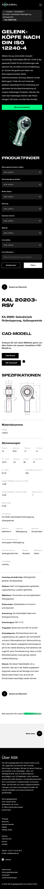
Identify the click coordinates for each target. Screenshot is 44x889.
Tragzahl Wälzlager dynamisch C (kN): (15, 481)
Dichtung (5, 204)
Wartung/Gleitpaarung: (10, 539)
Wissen (4, 827)
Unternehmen (7, 839)
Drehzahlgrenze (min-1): (33, 470)
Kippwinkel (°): (37, 492)
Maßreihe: (5, 528)
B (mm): (27, 448)
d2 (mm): (16, 459)
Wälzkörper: (38, 550)
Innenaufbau (6, 240)
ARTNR (4, 430)
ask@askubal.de (13, 853)
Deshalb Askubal (8, 824)
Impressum (6, 875)
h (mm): (26, 459)
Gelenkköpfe (18, 12)
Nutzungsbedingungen (32, 714)
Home (3, 11)
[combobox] (22, 172)
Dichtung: (34, 528)
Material (4, 228)
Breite (7, 191)
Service (4, 841)
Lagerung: (19, 528)
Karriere (5, 836)
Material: (25, 550)
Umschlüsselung (7, 252)
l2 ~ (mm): (5, 470)
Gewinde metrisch (8, 216)
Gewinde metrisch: (8, 550)
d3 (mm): (16, 448)
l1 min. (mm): (37, 459)
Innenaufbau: (6, 561)
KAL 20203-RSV (10, 20)
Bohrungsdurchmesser (12, 167)
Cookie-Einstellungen (9, 878)
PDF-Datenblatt (11, 363)
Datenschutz (6, 869)
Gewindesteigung (11, 179)
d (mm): (4, 448)
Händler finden (7, 830)
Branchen (5, 822)
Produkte (9, 12)
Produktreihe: (6, 514)
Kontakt (4, 844)
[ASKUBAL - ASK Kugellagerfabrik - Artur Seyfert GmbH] (9, 4)
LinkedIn (8, 860)
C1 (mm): (39, 448)
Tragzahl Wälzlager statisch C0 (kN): (14, 492)
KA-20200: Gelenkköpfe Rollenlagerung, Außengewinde (17, 15)
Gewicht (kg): (6, 503)
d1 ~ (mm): (5, 459)
